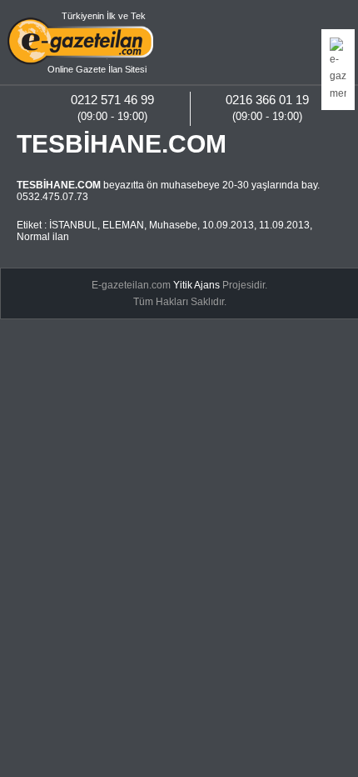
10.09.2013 (228, 225)
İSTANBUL (73, 225)
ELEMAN (123, 225)
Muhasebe (173, 225)
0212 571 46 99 (112, 100)
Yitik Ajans (196, 285)
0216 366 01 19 (267, 100)
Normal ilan (43, 237)
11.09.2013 (284, 225)
